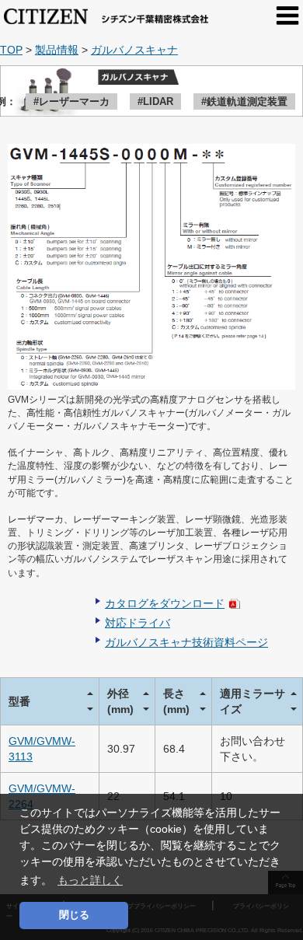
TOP (11, 50)
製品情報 (56, 50)
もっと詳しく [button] (90, 880)
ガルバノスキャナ (134, 50)
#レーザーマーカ (71, 101)
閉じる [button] (74, 915)
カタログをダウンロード (165, 603)
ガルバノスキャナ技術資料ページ (186, 642)
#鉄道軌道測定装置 (244, 101)
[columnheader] (50, 701)
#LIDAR (155, 101)
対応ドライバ (137, 623)
